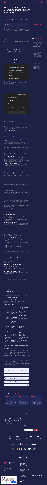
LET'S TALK (23, 457)
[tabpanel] (11, 400)
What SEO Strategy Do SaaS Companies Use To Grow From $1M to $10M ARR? (38, 58)
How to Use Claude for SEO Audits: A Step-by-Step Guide (37, 68)
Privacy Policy (41, 483)
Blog (7, 19)
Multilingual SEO (22, 475)
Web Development (23, 476)
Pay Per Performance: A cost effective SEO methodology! (37, 45)
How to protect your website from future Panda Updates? (37, 48)
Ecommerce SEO (35, 26)
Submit (35, 430)
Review (37, 483)
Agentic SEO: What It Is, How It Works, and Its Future (37, 66)
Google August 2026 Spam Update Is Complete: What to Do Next (37, 53)
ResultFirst (7, 366)
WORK (23, 480)
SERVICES (37, 475)
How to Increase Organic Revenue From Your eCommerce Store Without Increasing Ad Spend (37, 55)
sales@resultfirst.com (9, 426)
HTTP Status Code (35, 28)
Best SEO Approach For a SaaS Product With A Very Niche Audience (37, 63)
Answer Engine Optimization (24, 468)
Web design (34, 36)
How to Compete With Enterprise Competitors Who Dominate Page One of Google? (37, 61)
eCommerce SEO (22, 463)
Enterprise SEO (35, 27)
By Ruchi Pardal (13, 15)
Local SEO (21, 471)
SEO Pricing (22, 470)
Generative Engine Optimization (24, 469)
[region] (9, 480)
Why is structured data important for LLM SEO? (11, 381)
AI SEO (10, 19)
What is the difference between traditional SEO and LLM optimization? (15, 378)
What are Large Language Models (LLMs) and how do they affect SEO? (15, 368)
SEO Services (22, 462)
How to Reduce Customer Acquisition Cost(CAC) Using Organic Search (11, 399)
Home (5, 19)
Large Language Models (12, 27)
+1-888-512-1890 (9, 425)
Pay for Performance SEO (23, 465)
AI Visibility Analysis (23, 474)
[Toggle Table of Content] (27, 24)
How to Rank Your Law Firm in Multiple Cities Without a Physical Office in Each (37, 40)
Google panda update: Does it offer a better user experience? (37, 47)
